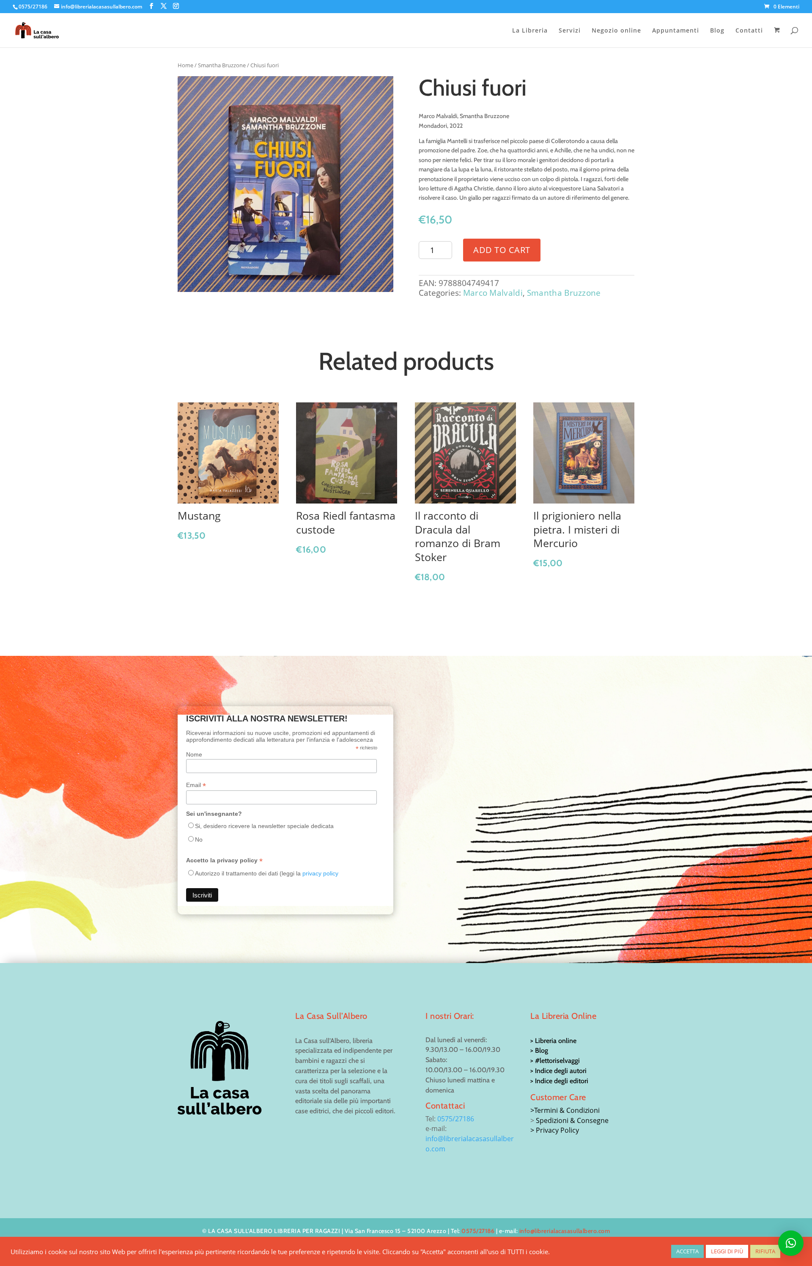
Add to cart (501, 250)
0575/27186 (455, 1118)
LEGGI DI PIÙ (727, 1251)
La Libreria (530, 31)
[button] (791, 1243)
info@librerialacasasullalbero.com (564, 1231)
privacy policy (320, 873)
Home (185, 65)
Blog (717, 31)
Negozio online (616, 31)
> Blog (539, 1050)
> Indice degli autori (558, 1071)
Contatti (749, 31)
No (199, 839)
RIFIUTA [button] (765, 1251)
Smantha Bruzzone (222, 65)
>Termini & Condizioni (565, 1110)
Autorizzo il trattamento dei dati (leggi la (266, 873)
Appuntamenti (675, 31)
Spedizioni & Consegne (572, 1120)
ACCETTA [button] (687, 1251)
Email (196, 785)
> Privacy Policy (554, 1130)
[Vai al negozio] (778, 37)
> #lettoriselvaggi (555, 1061)
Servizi (570, 31)
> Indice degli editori (559, 1081)
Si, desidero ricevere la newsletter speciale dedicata (264, 826)
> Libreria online (553, 1041)
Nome (194, 754)
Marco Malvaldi (493, 292)
